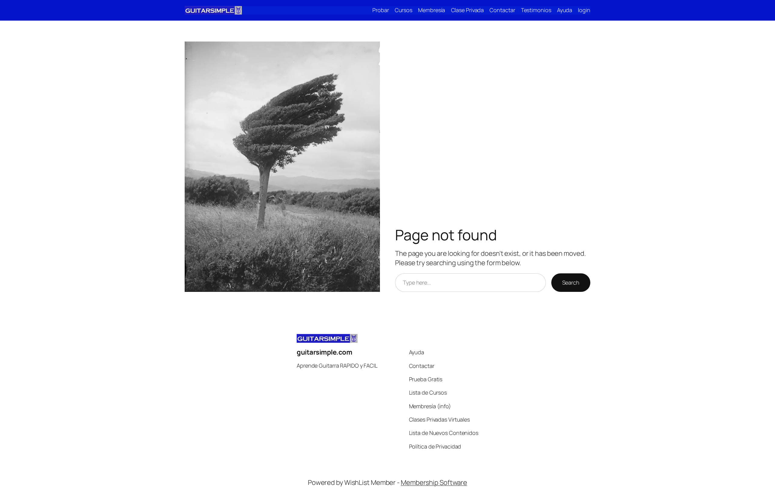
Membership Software (434, 482)
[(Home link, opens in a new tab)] (213, 10)
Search (570, 282)
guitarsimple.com (324, 352)
